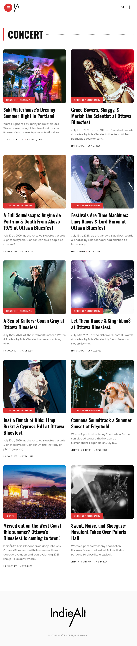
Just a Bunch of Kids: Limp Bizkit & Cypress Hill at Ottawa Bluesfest (33, 426)
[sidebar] (129, 7)
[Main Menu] (8, 8)
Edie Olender (78, 146)
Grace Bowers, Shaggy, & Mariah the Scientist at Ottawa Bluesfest (101, 116)
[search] (122, 7)
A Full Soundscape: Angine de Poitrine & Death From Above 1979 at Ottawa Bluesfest (32, 221)
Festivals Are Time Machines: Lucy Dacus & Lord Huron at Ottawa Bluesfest (99, 221)
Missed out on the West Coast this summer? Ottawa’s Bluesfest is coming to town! (32, 532)
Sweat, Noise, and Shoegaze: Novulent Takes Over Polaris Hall (98, 532)
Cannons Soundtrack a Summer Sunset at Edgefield (101, 423)
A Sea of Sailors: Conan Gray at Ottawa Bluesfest (33, 323)
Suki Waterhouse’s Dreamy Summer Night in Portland (29, 112)
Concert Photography (19, 100)
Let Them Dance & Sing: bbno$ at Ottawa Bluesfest (101, 323)
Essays (10, 515)
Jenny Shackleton (13, 139)
